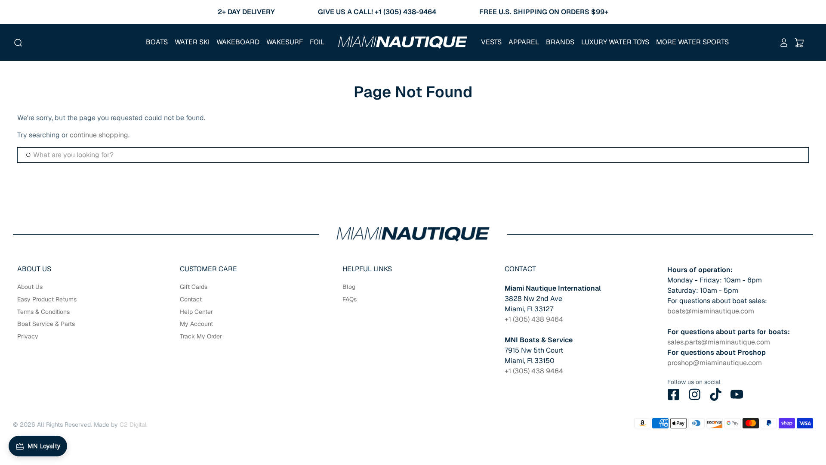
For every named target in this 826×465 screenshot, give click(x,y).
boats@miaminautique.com (710, 311)
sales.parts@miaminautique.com (718, 342)
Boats (157, 41)
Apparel (524, 41)
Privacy (27, 336)
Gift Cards (193, 287)
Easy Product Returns (47, 299)
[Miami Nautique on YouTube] (736, 394)
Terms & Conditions (43, 312)
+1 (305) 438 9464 (534, 319)
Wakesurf (284, 41)
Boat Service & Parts (46, 324)
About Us (30, 287)
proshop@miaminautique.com (714, 362)
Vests (491, 41)
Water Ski (192, 41)
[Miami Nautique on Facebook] (673, 394)
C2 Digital (133, 424)
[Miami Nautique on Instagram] (694, 394)
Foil (317, 41)
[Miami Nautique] (402, 42)
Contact (191, 299)
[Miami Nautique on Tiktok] (715, 394)
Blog (348, 287)
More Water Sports (692, 41)
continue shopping (99, 135)
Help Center (196, 312)
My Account (196, 324)
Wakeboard (237, 41)
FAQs (349, 299)
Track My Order (201, 336)
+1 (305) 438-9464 (405, 11)
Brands (560, 41)
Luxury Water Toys (615, 41)
